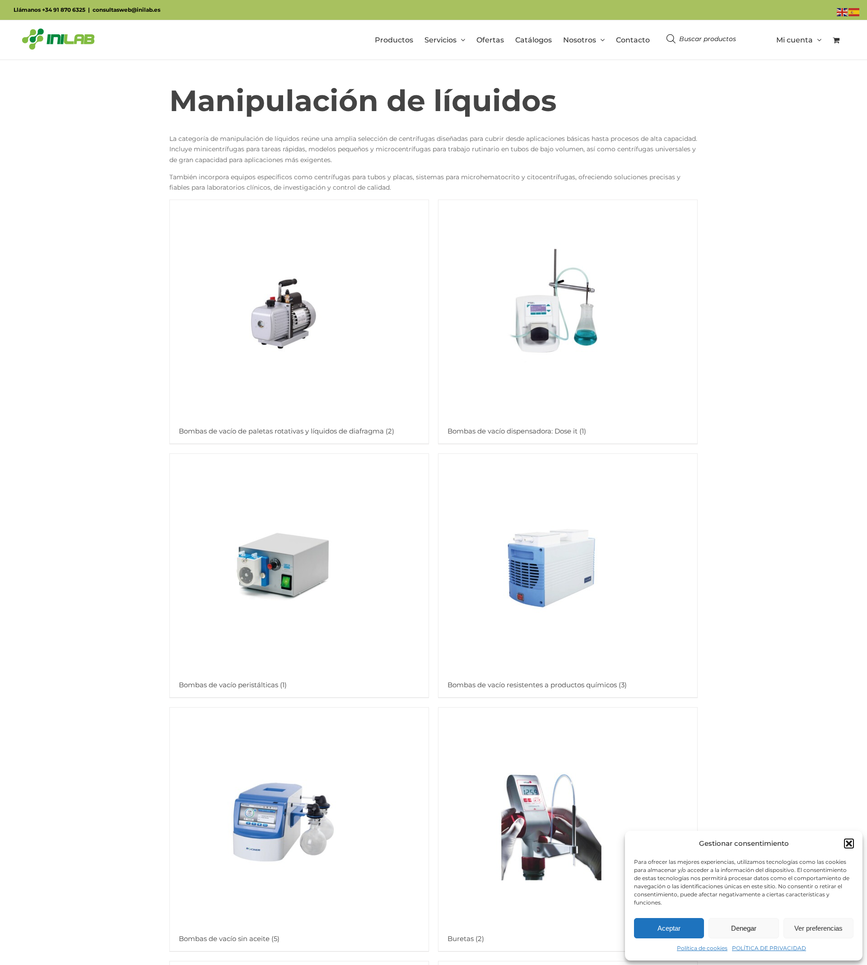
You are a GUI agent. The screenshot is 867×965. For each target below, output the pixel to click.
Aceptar (669, 928)
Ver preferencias (818, 928)
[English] (842, 12)
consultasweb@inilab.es (126, 9)
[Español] (854, 12)
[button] (848, 843)
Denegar (743, 928)
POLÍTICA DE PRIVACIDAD (769, 948)
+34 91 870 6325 (63, 9)
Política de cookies (702, 948)
